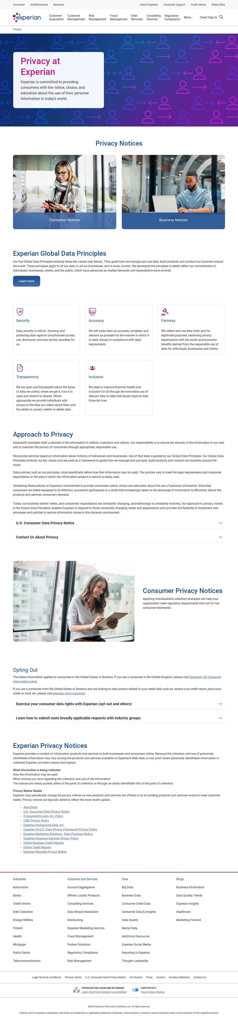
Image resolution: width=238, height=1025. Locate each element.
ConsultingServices (154, 17)
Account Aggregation (81, 887)
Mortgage (19, 944)
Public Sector (21, 952)
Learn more (26, 281)
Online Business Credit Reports (43, 843)
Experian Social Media (136, 944)
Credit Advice (198, 4)
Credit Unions (21, 903)
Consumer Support (174, 4)
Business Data (131, 895)
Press (149, 977)
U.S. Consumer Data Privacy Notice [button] (45, 523)
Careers (160, 977)
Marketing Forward (188, 920)
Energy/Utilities (23, 920)
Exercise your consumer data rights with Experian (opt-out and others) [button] (74, 704)
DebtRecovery (137, 17)
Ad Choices (135, 977)
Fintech (18, 928)
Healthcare (183, 912)
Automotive (20, 887)
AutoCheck (30, 807)
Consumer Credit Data (136, 903)
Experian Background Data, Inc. (43, 825)
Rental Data (129, 928)
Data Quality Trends (189, 895)
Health (17, 936)
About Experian (149, 4)
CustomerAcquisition (56, 17)
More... (188, 17)
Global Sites (218, 4)
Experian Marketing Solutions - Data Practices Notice (58, 834)
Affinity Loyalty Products (83, 895)
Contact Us (199, 977)
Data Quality (130, 920)
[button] (221, 17)
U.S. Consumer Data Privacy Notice (46, 811)
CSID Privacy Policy (36, 820)
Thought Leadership (135, 961)
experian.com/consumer (69, 693)
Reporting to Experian (136, 952)
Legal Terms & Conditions (46, 977)
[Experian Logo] (27, 17)
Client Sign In (208, 17)
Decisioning (75, 920)
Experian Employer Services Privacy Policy (51, 838)
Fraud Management (80, 936)
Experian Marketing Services (85, 928)
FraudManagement (118, 17)
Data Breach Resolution (82, 912)
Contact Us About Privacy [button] (37, 537)
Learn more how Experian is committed (104, 991)
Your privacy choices (153, 991)
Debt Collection (23, 912)
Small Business (39, 4)
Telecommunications (27, 961)
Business (58, 4)
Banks (17, 895)
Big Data (127, 887)
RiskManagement (97, 17)
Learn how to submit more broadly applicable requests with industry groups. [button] (78, 718)
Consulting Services (80, 903)
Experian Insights (187, 903)
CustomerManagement (76, 17)
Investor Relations (179, 977)
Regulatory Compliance (82, 952)
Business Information (190, 887)
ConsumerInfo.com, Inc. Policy (43, 816)
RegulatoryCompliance (172, 17)
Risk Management (79, 961)
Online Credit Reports (37, 847)
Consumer (19, 4)
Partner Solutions (78, 944)
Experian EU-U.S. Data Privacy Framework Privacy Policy (60, 829)
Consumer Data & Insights (139, 912)
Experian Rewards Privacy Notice (44, 852)
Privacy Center (73, 977)
